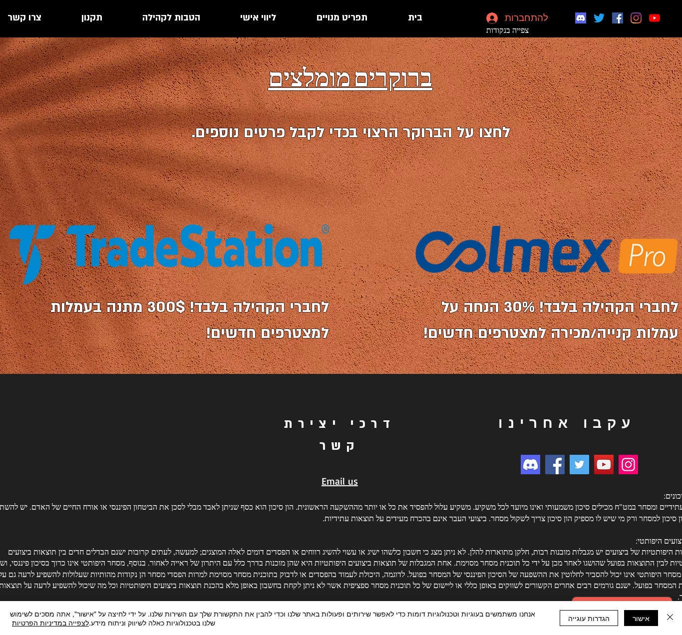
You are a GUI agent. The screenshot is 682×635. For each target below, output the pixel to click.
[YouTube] (654, 17)
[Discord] (580, 17)
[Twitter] (599, 17)
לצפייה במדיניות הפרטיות (50, 623)
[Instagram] (636, 17)
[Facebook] (617, 17)
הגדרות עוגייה (589, 618)
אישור (641, 618)
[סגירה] (670, 618)
